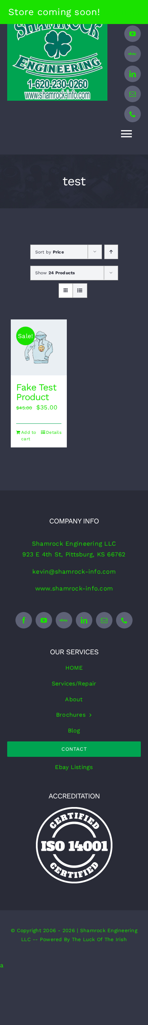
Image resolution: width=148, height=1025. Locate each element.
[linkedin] (132, 74)
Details (53, 432)
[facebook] (23, 620)
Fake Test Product (36, 392)
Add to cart (28, 435)
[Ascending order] (111, 252)
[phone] (132, 114)
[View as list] (80, 291)
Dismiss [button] (121, 11)
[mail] (132, 94)
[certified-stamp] (74, 809)
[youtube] (132, 33)
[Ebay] (132, 54)
